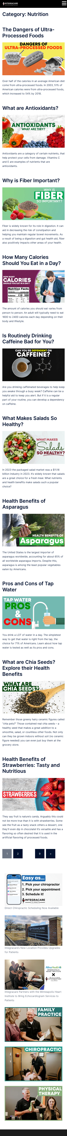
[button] (64, 3)
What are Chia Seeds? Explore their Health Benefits (28, 668)
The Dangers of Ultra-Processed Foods (28, 32)
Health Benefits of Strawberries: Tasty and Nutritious (31, 765)
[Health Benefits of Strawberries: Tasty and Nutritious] (33, 794)
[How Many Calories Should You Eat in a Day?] (33, 286)
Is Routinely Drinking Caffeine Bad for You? (28, 339)
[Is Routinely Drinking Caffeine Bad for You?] (33, 364)
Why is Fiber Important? (31, 180)
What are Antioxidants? (30, 108)
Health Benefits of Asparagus (23, 504)
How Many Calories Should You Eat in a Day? (31, 260)
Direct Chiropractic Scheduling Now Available (32, 908)
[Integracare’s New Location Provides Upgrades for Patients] (33, 930)
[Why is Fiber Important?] (33, 203)
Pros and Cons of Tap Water (28, 586)
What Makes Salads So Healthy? (29, 421)
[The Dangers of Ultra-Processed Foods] (33, 58)
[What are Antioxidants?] (33, 130)
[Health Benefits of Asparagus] (33, 529)
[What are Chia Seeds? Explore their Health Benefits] (33, 697)
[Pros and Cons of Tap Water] (33, 612)
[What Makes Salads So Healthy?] (33, 447)
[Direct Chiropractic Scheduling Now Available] (33, 889)
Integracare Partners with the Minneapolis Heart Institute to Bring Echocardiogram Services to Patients (33, 996)
